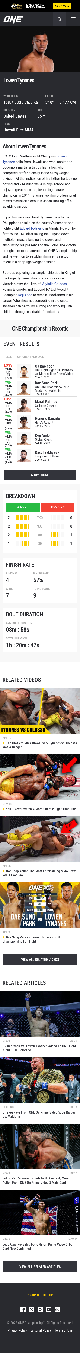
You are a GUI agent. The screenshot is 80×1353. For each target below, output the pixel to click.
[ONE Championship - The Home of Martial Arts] (13, 19)
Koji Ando (25, 295)
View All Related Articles (40, 1267)
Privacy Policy (17, 1330)
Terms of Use (63, 1330)
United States (14, 116)
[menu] (73, 19)
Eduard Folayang (32, 228)
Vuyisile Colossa (54, 284)
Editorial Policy (40, 1330)
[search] (59, 19)
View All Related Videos (40, 960)
